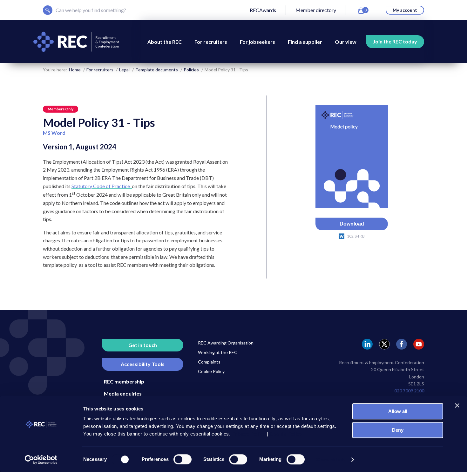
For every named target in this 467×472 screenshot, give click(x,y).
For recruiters (210, 42)
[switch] (182, 459)
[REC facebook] (401, 344)
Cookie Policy (211, 371)
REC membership (124, 381)
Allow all (397, 411)
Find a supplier (305, 42)
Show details (330, 459)
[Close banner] (457, 405)
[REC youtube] (418, 344)
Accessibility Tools (143, 364)
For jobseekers (257, 42)
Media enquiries (123, 393)
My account (405, 10)
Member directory (315, 10)
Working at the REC (217, 352)
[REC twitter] (384, 344)
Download (352, 223)
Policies (191, 69)
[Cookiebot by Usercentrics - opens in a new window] (41, 459)
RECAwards (263, 10)
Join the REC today (395, 41)
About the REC (164, 42)
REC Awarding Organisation (226, 342)
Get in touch (142, 345)
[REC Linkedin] (367, 344)
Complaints (209, 361)
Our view (345, 42)
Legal (124, 69)
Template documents (156, 69)
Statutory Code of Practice (101, 186)
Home (75, 69)
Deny (397, 430)
